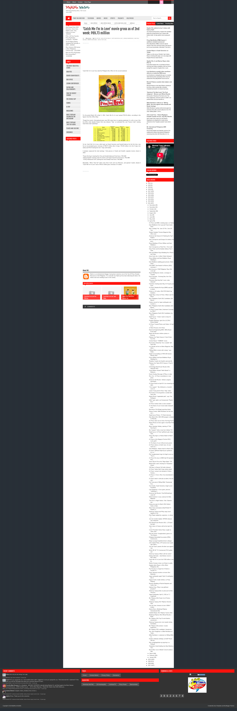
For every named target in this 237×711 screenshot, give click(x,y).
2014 (149, 197)
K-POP (68, 107)
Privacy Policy (106, 675)
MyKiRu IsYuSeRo (16, 705)
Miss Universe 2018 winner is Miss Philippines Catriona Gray (73, 48)
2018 (149, 189)
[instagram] (161, 2)
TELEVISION (90, 18)
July (151, 215)
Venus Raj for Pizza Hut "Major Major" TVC (160, 461)
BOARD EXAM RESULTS (72, 75)
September (153, 211)
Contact (80, 2)
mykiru (8, 696)
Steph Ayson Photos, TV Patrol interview (160, 415)
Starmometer (134, 684)
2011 (149, 203)
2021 (149, 183)
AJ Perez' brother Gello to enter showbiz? (160, 403)
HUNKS (68, 103)
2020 (149, 185)
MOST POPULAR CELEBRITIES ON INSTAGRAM (70, 117)
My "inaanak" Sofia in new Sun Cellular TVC (161, 430)
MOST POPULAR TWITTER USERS (71, 123)
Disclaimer (116, 675)
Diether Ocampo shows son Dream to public (161, 563)
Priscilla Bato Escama (12, 685)
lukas (7, 674)
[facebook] (150, 2)
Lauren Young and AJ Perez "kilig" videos (160, 390)
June (151, 217)
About (74, 2)
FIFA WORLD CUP (71, 99)
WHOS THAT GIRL (102, 39)
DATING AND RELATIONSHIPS (70, 88)
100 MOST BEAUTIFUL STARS (72, 67)
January (152, 657)
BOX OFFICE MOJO (106, 38)
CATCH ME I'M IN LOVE (117, 38)
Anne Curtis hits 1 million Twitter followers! (160, 256)
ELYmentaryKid (101, 684)
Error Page (88, 2)
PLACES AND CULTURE (72, 128)
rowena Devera (10, 690)
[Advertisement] (112, 57)
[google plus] (169, 2)
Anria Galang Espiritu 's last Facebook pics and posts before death (17, 683)
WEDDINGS (69, 132)
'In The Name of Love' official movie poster (160, 443)
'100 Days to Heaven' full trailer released (160, 467)
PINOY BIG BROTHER (79, 18)
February (152, 655)
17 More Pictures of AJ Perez (157, 328)
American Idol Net (88, 684)
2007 (149, 665)
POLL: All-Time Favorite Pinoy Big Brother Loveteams (72, 37)
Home (68, 2)
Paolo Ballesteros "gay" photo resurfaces (11, 677)
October (152, 209)
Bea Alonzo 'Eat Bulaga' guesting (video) (160, 409)
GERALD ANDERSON (128, 38)
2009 (149, 661)
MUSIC (105, 18)
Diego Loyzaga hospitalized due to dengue (160, 541)
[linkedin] (165, 2)
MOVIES (99, 18)
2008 (149, 663)
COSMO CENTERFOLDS (72, 83)
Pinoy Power (123, 684)
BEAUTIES (69, 72)
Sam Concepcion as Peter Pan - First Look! (160, 247)
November (152, 207)
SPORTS (112, 18)
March (151, 653)
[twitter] (154, 2)
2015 (149, 195)
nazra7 (8, 679)
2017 (149, 191)
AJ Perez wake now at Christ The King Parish (161, 420)
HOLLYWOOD (130, 18)
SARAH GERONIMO (92, 39)
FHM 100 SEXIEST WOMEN (71, 94)
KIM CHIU (136, 38)
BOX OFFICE (69, 79)
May (151, 219)
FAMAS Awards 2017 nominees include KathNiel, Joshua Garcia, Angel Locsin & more (21, 693)
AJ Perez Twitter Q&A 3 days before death (160, 469)
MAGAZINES (69, 111)
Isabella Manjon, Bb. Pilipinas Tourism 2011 (160, 612)
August (151, 213)
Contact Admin (94, 675)
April (150, 221)
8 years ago (23, 677)
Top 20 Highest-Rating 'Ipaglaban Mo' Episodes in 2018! (73, 43)
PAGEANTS (121, 18)
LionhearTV (112, 684)
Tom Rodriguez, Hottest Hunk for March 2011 (161, 448)
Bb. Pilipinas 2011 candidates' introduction (160, 629)
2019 (149, 187)
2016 (149, 193)
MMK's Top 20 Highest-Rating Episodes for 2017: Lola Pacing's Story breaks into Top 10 (22, 688)
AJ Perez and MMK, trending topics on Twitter (161, 223)
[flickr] (157, 2)
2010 (149, 659)
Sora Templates (218, 705)
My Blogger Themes (229, 705)
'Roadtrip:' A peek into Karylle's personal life (160, 361)
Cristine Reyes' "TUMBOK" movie (158, 341)
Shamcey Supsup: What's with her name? (160, 554)
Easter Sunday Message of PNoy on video (160, 374)
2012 (149, 201)
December (152, 205)
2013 (149, 199)
